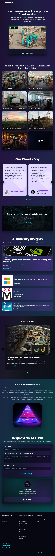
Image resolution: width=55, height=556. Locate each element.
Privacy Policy (38, 552)
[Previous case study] (3, 349)
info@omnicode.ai (6, 545)
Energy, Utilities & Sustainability (27, 534)
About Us (4, 519)
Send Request (26, 473)
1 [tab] (26, 199)
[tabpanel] (15, 180)
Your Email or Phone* (10, 465)
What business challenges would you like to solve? (18, 453)
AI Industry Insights (41, 519)
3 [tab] (29, 199)
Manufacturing (23, 523)
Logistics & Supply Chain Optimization (25, 528)
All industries (22, 521)
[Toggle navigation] (51, 2)
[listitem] (14, 80)
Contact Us (4, 521)
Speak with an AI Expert (27, 53)
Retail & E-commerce (24, 526)
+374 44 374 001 (6, 547)
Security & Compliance (48, 552)
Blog (38, 521)
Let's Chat (26, 222)
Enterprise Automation (25, 531)
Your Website (7, 446)
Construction (22, 536)
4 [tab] (30, 199)
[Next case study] (52, 349)
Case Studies (22, 519)
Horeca (21, 538)
